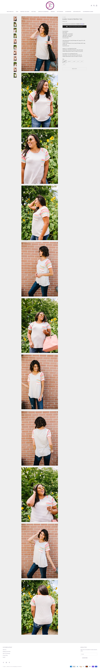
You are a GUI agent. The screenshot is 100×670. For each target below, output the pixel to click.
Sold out (74, 68)
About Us (4, 649)
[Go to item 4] (15, 35)
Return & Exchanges (6, 653)
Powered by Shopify (17, 666)
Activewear (60, 11)
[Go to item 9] (15, 64)
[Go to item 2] (15, 24)
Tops (17, 11)
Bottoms (34, 11)
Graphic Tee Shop (24, 11)
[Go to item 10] (15, 69)
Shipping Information (6, 651)
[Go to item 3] (15, 30)
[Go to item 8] (15, 58)
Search (4, 657)
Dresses (53, 11)
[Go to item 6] (15, 47)
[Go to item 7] (15, 52)
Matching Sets (77, 11)
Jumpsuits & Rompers (43, 11)
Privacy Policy (5, 655)
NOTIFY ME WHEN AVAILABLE (76, 26)
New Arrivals (10, 11)
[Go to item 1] (15, 18)
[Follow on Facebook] (3, 662)
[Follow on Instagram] (6, 662)
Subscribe (85, 657)
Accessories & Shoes (88, 11)
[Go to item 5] (15, 41)
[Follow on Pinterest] (9, 662)
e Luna (64, 17)
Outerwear (68, 11)
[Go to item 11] (15, 75)
